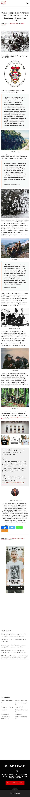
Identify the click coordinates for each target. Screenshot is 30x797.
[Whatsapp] (19, 527)
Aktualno (13, 538)
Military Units (4, 709)
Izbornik (27, 3)
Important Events (19, 707)
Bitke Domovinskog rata (21, 700)
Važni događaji (18, 714)
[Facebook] (4, 527)
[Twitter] (12, 527)
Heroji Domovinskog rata (7, 707)
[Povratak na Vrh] (15, 789)
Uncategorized (5, 714)
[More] (4, 530)
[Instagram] (16, 770)
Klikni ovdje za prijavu (15, 782)
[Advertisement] (15, 611)
